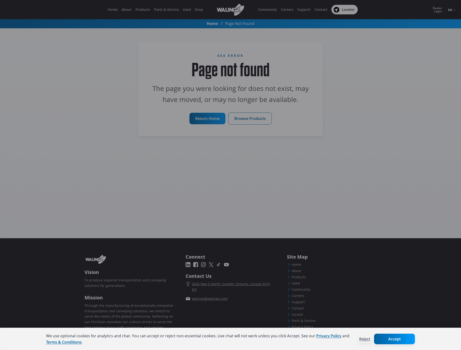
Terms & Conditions (64, 342)
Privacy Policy (328, 335)
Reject (364, 339)
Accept (394, 339)
